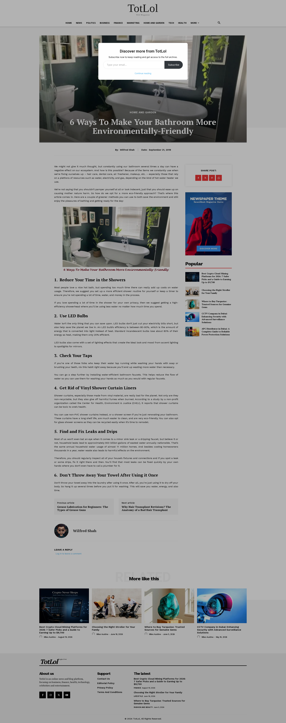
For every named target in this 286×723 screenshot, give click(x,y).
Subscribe (173, 64)
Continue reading (143, 73)
